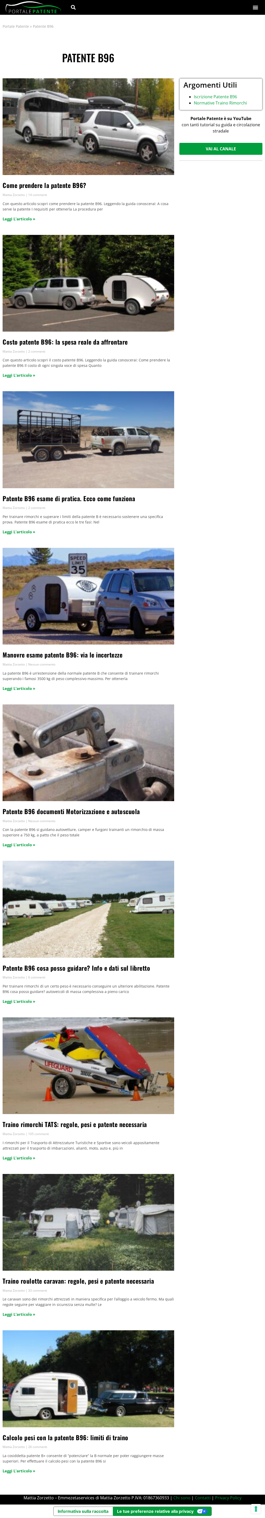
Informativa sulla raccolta (83, 1511)
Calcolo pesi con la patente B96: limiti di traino (65, 1437)
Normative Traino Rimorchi (220, 103)
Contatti (203, 1498)
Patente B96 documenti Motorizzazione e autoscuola (71, 811)
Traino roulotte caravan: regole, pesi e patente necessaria (78, 1280)
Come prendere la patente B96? (44, 185)
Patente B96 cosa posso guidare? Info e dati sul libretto (76, 968)
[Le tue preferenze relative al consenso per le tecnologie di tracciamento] (256, 1509)
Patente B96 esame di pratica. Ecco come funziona (69, 498)
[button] (73, 7)
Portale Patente (16, 26)
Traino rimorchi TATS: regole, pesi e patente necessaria (75, 1124)
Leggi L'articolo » (19, 218)
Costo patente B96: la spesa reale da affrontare (65, 341)
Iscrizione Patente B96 (215, 97)
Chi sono (181, 1498)
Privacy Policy (228, 1498)
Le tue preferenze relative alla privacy (155, 1511)
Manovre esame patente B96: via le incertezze (62, 654)
